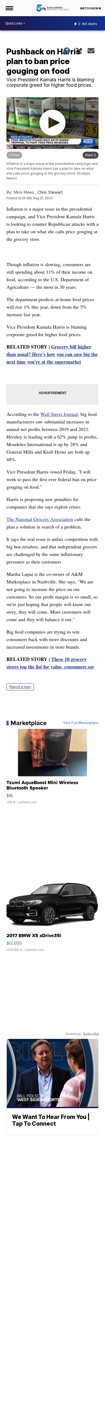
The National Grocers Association (39, 519)
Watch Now (89, 8)
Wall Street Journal (59, 414)
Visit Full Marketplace (81, 723)
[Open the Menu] (9, 8)
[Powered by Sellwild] (91, 1034)
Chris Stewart (49, 192)
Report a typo (20, 687)
